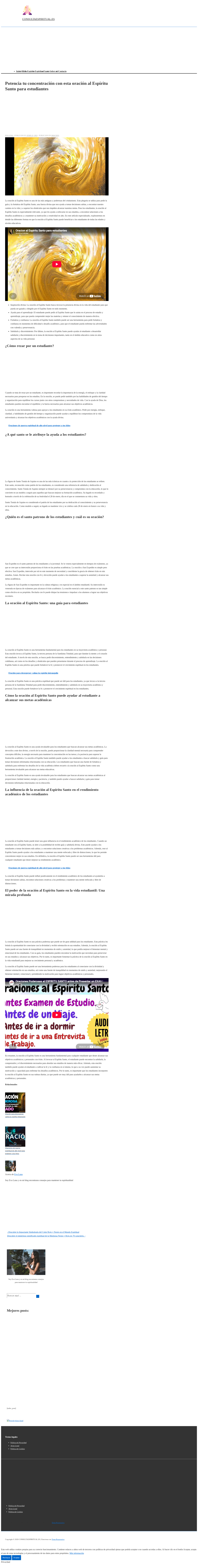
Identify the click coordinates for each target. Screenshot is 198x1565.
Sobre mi (54, 71)
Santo (46, 71)
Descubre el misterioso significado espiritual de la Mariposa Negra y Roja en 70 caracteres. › (46, 1236)
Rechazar (6, 1558)
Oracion (55, 135)
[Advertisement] (99, 47)
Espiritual (39, 71)
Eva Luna (18, 1174)
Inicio (18, 71)
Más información (77, 1553)
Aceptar (16, 1558)
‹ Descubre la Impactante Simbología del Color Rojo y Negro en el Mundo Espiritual (43, 1232)
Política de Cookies (18, 1449)
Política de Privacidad (19, 1443)
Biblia (24, 71)
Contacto (62, 71)
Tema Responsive (58, 1523)
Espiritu (31, 71)
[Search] (37, 1296)
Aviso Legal (15, 1446)
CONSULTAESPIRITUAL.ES (38, 18)
